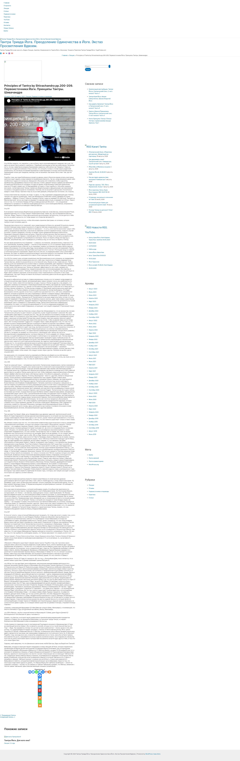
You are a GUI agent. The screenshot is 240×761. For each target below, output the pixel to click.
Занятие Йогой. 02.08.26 (97, 172)
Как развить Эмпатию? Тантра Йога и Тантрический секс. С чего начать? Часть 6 (101, 106)
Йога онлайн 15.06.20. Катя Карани (100, 265)
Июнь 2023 (92, 295)
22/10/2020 (92, 246)
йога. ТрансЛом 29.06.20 (97, 255)
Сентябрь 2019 (94, 428)
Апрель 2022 (93, 330)
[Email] (12, 54)
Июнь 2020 (92, 399)
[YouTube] (3, 54)
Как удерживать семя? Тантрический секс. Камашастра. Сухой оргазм (100, 162)
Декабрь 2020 (93, 380)
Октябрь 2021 (93, 349)
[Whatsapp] (36, 672)
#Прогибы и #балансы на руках (99, 167)
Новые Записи (9, 28)
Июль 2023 (92, 292)
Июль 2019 (92, 434)
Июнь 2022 (92, 327)
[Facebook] (30, 672)
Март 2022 (92, 333)
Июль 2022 (92, 323)
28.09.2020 (92, 268)
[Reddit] (40, 683)
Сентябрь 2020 (94, 390)
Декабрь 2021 (93, 342)
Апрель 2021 (93, 368)
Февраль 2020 (93, 412)
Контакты (7, 25)
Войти (6, 31)
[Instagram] (9, 54)
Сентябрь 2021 (94, 352)
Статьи (6, 11)
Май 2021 (92, 365)
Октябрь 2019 (93, 425)
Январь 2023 (93, 308)
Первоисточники (9, 14)
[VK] (6, 54)
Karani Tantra (99, 146)
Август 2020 (93, 393)
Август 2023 (93, 289)
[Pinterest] (40, 690)
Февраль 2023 (94, 305)
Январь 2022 (93, 339)
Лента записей (94, 458)
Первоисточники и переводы (42, 96)
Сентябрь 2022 (94, 317)
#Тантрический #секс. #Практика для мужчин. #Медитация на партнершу (100, 154)
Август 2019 (93, 431)
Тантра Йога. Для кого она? (17, 740)
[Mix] (40, 698)
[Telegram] (1, 54)
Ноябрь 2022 (93, 314)
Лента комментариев (96, 461)
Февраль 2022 (93, 336)
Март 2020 (92, 409)
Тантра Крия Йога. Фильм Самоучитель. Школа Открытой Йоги (99, 99)
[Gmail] (46, 672)
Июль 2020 (92, 396)
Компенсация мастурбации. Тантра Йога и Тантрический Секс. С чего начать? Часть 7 (101, 91)
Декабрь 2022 (93, 311)
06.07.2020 (92, 243)
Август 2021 (93, 355)
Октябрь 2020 (93, 387)
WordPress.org (94, 464)
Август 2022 (93, 320)
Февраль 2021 (93, 374)
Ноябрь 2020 (93, 384)
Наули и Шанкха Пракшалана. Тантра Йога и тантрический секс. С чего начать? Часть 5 (100, 113)
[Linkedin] (40, 687)
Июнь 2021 (92, 361)
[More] (40, 705)
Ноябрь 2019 (93, 422)
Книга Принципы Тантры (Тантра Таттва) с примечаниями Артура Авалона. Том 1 (100, 121)
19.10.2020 (92, 259)
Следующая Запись (7, 717)
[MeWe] (40, 694)
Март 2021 (92, 371)
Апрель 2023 (93, 298)
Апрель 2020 (93, 406)
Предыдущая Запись (8, 715)
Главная (6, 3)
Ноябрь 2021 (93, 346)
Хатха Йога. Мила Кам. (96, 252)
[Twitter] (33, 672)
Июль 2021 (92, 358)
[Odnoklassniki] (49, 672)
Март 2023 (92, 301)
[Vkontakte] (43, 672)
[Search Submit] (109, 66)
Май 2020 (92, 402)
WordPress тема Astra (152, 754)
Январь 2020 (93, 415)
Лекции (6, 8)
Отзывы (6, 22)
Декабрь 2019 (93, 418)
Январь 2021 (93, 377)
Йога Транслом (94, 262)
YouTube (7, 20)
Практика (7, 17)
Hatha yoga (92, 249)
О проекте (7, 5)
